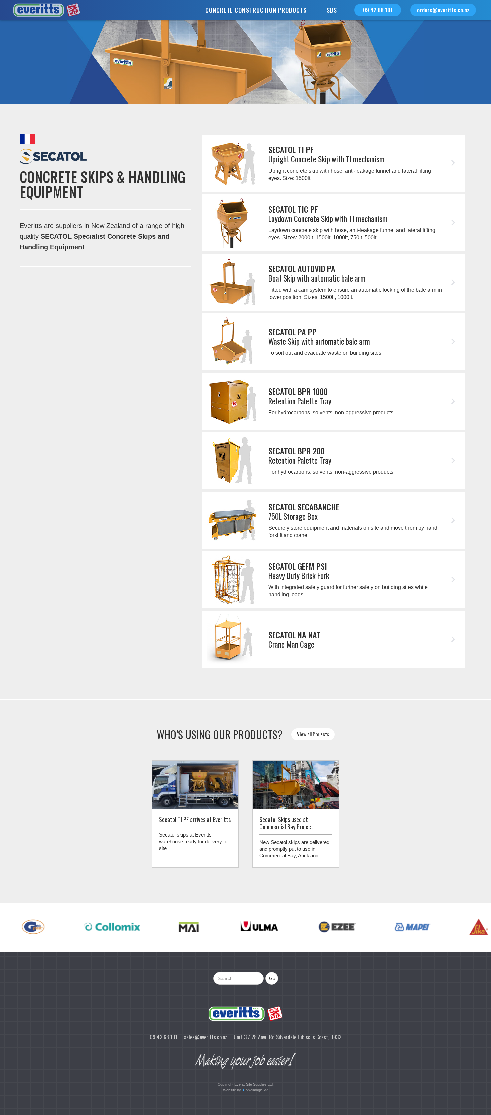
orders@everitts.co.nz (443, 10)
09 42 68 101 (378, 10)
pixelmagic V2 (257, 1090)
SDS (332, 10)
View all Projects (313, 734)
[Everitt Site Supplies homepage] (245, 1013)
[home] (40, 10)
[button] (256, 10)
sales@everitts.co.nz (205, 1037)
